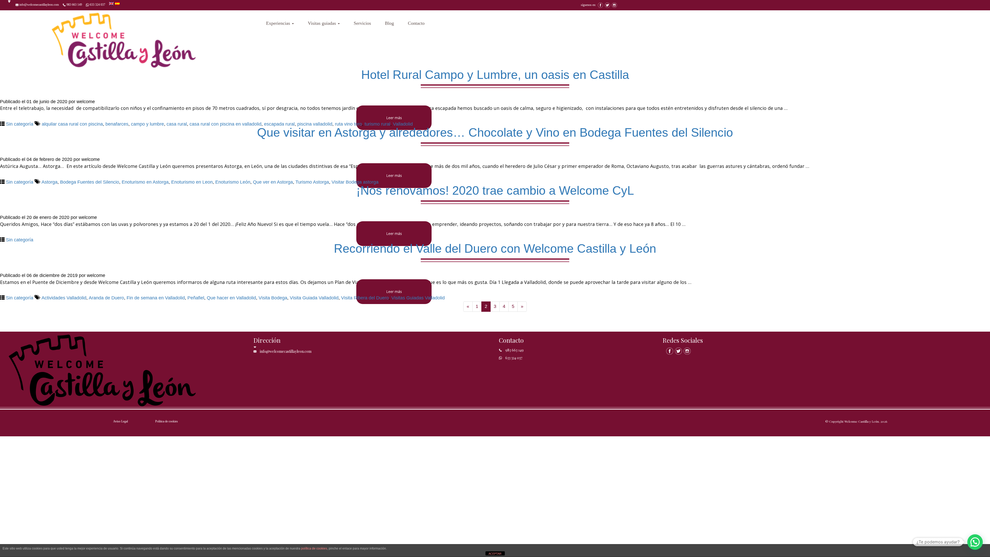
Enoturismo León (232, 182)
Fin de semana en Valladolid (156, 297)
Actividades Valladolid (64, 297)
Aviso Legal (120, 421)
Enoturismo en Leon (192, 182)
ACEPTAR (495, 553)
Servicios (362, 23)
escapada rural (279, 124)
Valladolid (403, 124)
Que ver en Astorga (273, 182)
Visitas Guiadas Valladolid (418, 297)
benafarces (116, 124)
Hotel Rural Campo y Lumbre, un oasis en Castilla (495, 74)
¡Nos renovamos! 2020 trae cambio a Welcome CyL (495, 190)
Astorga (49, 182)
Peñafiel (195, 297)
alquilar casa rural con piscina (72, 124)
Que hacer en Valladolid (231, 297)
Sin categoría (19, 124)
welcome (86, 101)
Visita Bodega (273, 297)
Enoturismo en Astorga (145, 182)
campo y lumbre (147, 124)
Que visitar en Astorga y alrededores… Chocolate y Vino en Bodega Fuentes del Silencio (495, 132)
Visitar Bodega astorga (355, 182)
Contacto (416, 23)
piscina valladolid (314, 124)
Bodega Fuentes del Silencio (89, 182)
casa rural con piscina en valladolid (225, 124)
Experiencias (278, 23)
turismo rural (377, 124)
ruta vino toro (348, 124)
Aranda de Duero (106, 297)
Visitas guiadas (322, 23)
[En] (112, 3)
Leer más (394, 117)
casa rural (177, 124)
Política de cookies (166, 421)
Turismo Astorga (312, 182)
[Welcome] (124, 38)
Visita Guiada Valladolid (314, 297)
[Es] (117, 3)
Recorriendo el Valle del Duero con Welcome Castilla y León (495, 248)
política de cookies (314, 548)
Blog (389, 23)
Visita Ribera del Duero (365, 297)
